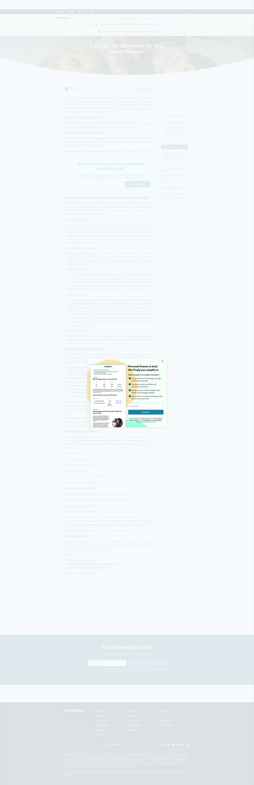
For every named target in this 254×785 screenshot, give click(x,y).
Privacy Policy (158, 420)
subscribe (146, 412)
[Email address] (146, 406)
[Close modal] (162, 361)
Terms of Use (147, 420)
